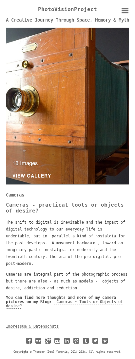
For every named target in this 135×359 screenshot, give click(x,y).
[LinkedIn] (67, 343)
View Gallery (31, 176)
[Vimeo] (105, 343)
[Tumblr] (86, 343)
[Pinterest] (77, 343)
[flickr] (39, 343)
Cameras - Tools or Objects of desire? (64, 303)
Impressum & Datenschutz (32, 326)
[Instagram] (58, 343)
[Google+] (48, 343)
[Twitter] (96, 343)
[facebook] (29, 343)
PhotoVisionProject (67, 9)
